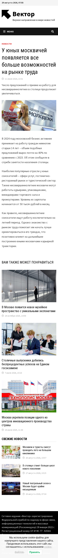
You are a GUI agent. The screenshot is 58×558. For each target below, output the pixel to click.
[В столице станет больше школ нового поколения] (11, 466)
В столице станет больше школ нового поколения (39, 467)
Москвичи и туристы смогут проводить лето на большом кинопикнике (37, 450)
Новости (7, 43)
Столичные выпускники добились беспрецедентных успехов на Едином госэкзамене (25, 364)
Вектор (24, 14)
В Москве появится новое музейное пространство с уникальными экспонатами (28, 309)
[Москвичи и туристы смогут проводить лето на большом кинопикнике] (11, 447)
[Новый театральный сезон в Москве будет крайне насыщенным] (11, 484)
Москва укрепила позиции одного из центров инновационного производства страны (27, 421)
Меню (10, 31)
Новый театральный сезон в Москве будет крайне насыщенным (37, 486)
